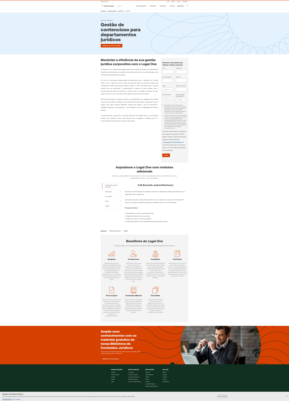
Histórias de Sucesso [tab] (115, 231)
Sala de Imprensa (149, 374)
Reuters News (166, 381)
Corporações (131, 372)
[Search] (187, 5)
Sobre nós (147, 372)
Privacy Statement (15, 399)
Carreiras (147, 381)
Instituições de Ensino (133, 379)
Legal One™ (121, 11)
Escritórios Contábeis (133, 374)
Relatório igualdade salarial (151, 386)
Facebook (165, 377)
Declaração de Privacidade (172, 142)
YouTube (164, 379)
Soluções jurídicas (112, 11)
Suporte (147, 379)
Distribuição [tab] (108, 191)
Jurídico (113, 379)
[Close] (286, 396)
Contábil (113, 377)
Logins (112, 381)
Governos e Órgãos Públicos (134, 381)
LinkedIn (164, 372)
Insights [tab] (107, 206)
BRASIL (120, 5)
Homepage (103, 11)
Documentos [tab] (108, 196)
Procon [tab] (107, 201)
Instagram (165, 374)
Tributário (113, 372)
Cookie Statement (7, 399)
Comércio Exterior (115, 374)
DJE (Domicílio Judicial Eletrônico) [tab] (111, 186)
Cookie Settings (222, 396)
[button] (142, 6)
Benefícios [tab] (103, 231)
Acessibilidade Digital (150, 384)
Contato (147, 377)
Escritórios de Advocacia (133, 377)
